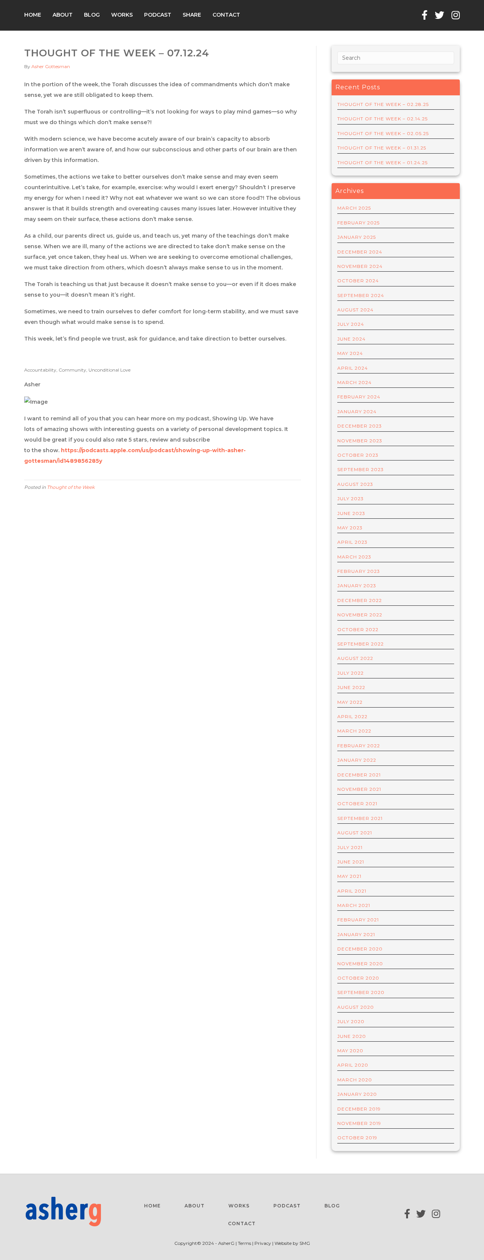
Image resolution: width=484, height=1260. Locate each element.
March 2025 (354, 208)
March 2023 (354, 557)
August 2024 (355, 310)
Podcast (157, 14)
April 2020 (352, 1065)
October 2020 (358, 978)
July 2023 (350, 498)
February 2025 (358, 223)
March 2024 (354, 382)
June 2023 (351, 513)
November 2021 (359, 789)
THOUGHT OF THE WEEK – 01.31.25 (381, 148)
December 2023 (359, 426)
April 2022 (352, 716)
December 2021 (359, 775)
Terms (245, 1243)
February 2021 (358, 919)
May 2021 (349, 876)
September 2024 (360, 295)
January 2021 (356, 934)
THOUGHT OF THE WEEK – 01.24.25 (382, 162)
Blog (92, 14)
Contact (226, 14)
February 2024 (358, 397)
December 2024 (359, 252)
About (63, 14)
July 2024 (350, 324)
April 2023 (352, 542)
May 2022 (350, 702)
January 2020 (357, 1094)
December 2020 (360, 949)
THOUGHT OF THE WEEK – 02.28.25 (383, 104)
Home (32, 14)
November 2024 (360, 266)
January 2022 (356, 760)
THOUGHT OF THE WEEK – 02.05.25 (383, 133)
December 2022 (359, 600)
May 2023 (350, 527)
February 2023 (358, 571)
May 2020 (350, 1050)
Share (192, 14)
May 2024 (350, 353)
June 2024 (351, 339)
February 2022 (358, 745)
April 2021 (351, 891)
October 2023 (358, 455)
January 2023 (356, 585)
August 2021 (354, 832)
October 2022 (358, 629)
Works (122, 14)
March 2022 (354, 731)
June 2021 (350, 862)
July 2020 (351, 1021)
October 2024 (358, 280)
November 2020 (360, 963)
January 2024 (357, 411)
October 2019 (357, 1137)
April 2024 (352, 368)
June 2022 (351, 687)
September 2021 (360, 818)
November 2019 (359, 1123)
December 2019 (359, 1109)
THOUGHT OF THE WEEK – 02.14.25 (382, 118)
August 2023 (355, 484)
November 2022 (359, 615)
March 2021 (353, 905)
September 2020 (361, 992)
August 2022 (355, 658)
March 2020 (354, 1080)
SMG (304, 1243)
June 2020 (351, 1036)
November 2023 (359, 440)
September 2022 (360, 644)
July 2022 (350, 673)
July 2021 (350, 847)
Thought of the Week (71, 487)
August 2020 (355, 1007)
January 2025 (356, 237)
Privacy (262, 1243)
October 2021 (357, 803)
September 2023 (360, 469)
